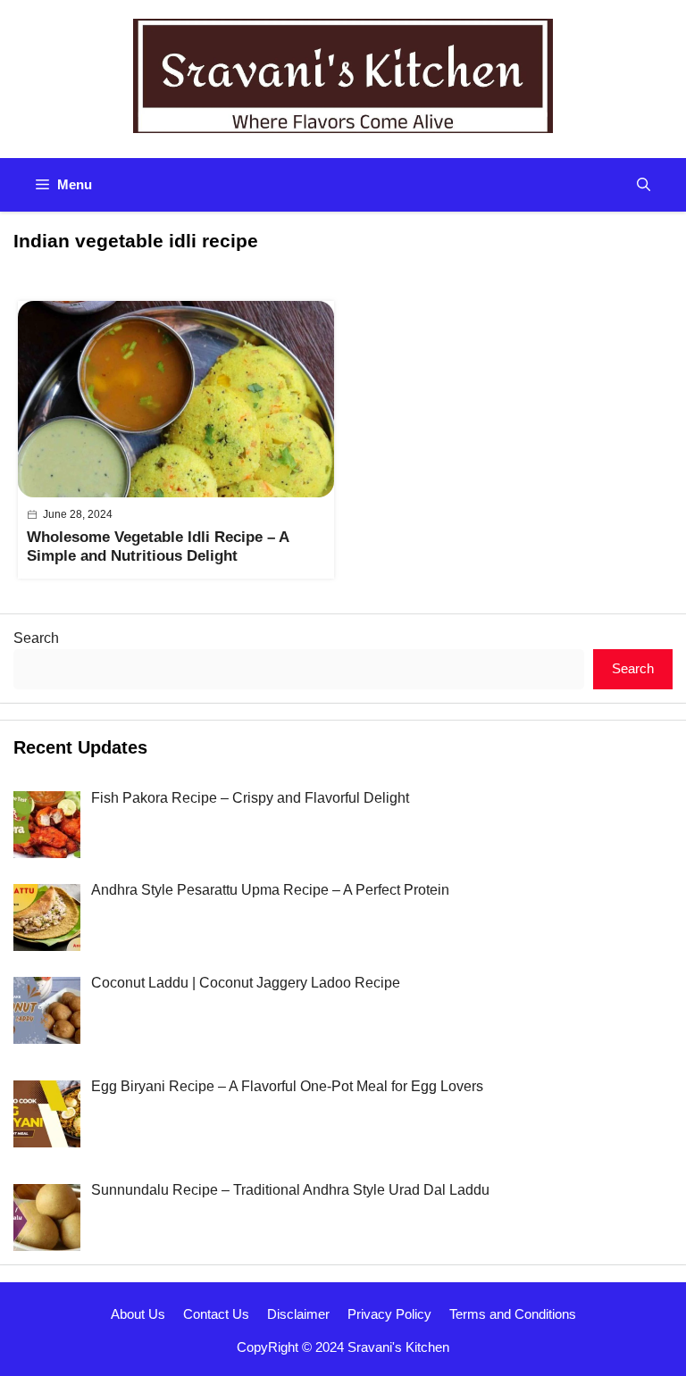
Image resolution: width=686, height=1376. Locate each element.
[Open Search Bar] (643, 185)
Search (36, 638)
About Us (138, 1314)
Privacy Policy (389, 1314)
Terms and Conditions (512, 1314)
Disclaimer (298, 1314)
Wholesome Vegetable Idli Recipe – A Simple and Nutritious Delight (158, 546)
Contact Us (216, 1314)
